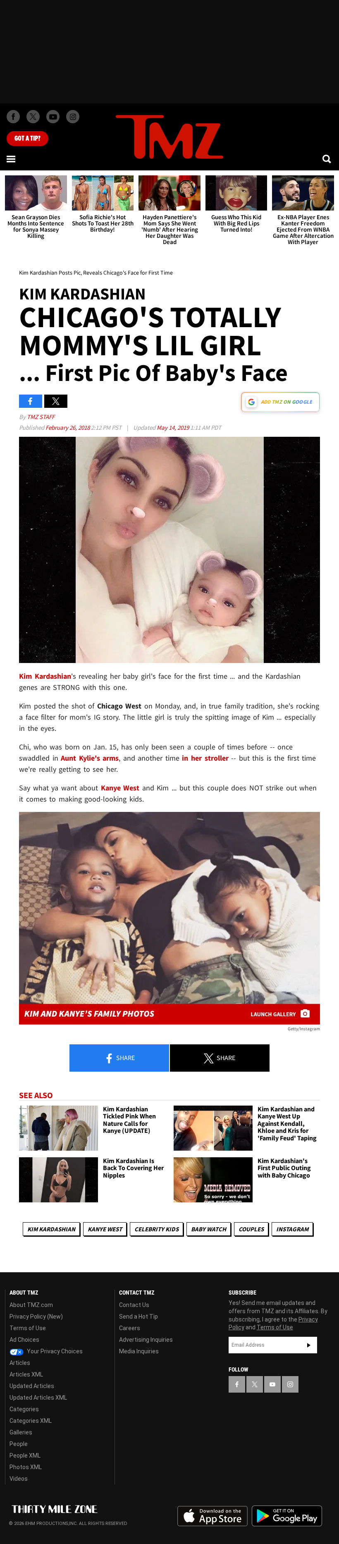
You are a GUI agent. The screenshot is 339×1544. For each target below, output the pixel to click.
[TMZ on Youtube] (53, 116)
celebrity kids (156, 1229)
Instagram (292, 1229)
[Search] (327, 158)
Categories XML (31, 1420)
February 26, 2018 (68, 427)
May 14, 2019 (173, 427)
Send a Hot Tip (138, 1316)
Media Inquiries (139, 1351)
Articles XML (26, 1374)
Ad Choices (24, 1339)
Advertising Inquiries (146, 1339)
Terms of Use (28, 1328)
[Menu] (11, 158)
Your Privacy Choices (54, 1351)
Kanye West (105, 1229)
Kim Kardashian (51, 1229)
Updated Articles (32, 1386)
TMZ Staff (41, 417)
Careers (129, 1328)
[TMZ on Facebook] (13, 116)
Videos (19, 1478)
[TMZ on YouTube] (272, 1384)
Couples (251, 1229)
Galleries (21, 1432)
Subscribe (309, 1345)
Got (27, 138)
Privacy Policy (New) (36, 1316)
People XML (25, 1455)
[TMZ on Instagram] (72, 116)
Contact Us (134, 1305)
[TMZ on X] (33, 116)
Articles (20, 1363)
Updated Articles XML (38, 1397)
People (19, 1444)
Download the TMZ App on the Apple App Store (212, 1516)
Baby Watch (208, 1229)
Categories (24, 1409)
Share (125, 1057)
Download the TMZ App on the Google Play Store (287, 1516)
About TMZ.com (31, 1305)
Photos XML (26, 1467)
